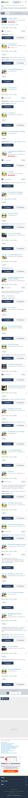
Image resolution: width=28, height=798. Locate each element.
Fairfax (11, 634)
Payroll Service (4, 751)
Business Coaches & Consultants (9, 753)
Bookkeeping (20, 114)
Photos (23, 31)
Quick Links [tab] (4, 781)
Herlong (11, 101)
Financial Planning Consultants (8, 748)
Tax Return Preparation (22, 546)
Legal (17, 793)
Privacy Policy (14, 789)
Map (7, 13)
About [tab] (3, 777)
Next (18, 693)
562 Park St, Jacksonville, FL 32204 (10, 24)
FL (4, 5)
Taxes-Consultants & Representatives (10, 746)
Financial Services (15, 5)
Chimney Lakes (13, 141)
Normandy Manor (13, 57)
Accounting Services (12, 20)
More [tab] (2, 784)
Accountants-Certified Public (8, 743)
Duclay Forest (13, 422)
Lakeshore (12, 399)
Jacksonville (8, 5)
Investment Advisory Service (8, 750)
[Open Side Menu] (26, 2)
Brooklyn (11, 34)
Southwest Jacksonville (23, 57)
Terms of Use (12, 793)
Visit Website (20, 37)
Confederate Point (14, 223)
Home (2, 5)
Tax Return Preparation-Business (9, 747)
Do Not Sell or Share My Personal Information (14, 791)
